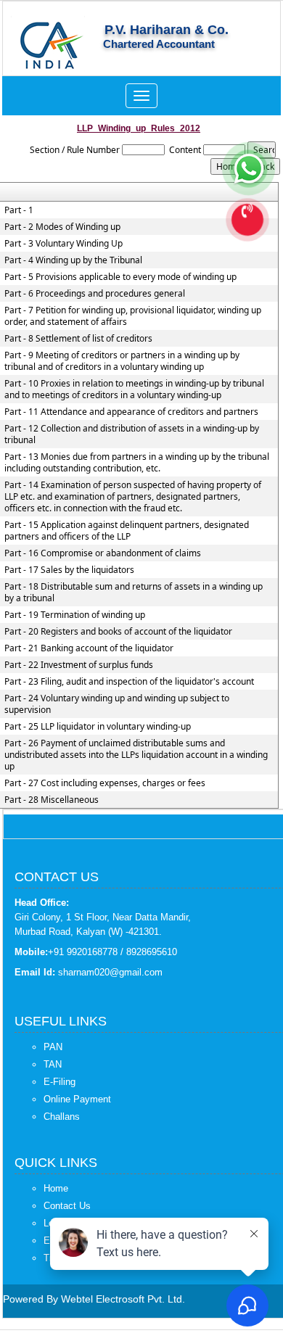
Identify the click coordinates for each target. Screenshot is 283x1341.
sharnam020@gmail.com (110, 972)
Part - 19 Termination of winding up (74, 615)
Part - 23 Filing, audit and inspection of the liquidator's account (129, 682)
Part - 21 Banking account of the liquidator (88, 648)
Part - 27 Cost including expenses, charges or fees (104, 783)
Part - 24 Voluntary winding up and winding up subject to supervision (116, 704)
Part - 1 (18, 210)
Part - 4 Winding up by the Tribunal (73, 260)
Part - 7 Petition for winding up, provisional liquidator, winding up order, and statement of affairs (132, 316)
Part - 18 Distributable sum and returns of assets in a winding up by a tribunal (133, 592)
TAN (53, 1064)
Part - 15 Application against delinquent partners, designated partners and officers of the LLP (126, 530)
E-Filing (59, 1081)
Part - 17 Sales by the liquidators (69, 570)
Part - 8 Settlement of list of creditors (78, 338)
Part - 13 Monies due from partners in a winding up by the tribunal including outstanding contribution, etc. (136, 462)
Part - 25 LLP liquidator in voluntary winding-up (97, 727)
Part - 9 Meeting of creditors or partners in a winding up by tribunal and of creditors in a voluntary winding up (121, 361)
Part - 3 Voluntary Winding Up (63, 243)
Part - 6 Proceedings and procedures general (94, 294)
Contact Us (67, 1205)
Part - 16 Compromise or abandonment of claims (102, 553)
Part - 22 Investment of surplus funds (78, 665)
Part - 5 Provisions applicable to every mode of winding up (120, 277)
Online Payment (77, 1099)
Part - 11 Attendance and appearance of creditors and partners (131, 412)
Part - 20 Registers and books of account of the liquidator (118, 632)
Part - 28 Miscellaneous (51, 800)
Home (56, 1188)
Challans (62, 1116)
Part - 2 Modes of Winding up (62, 227)
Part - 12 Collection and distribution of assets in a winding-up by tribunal (131, 434)
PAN (53, 1046)
